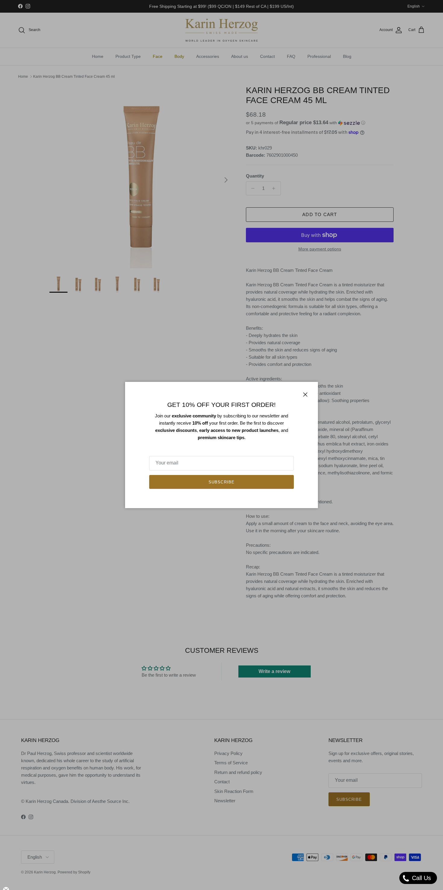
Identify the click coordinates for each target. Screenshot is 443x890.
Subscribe (221, 482)
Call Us (420, 878)
